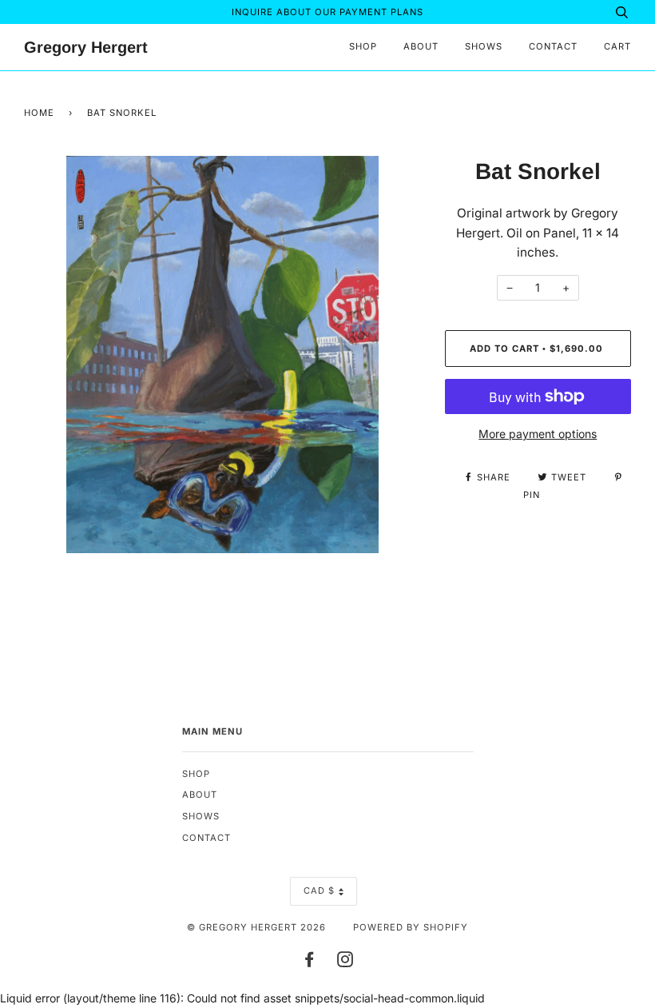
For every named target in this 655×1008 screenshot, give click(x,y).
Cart (617, 46)
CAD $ (319, 890)
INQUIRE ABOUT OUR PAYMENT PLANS (327, 12)
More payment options (537, 433)
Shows (483, 46)
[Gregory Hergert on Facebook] (309, 962)
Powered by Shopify (410, 927)
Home (39, 112)
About (421, 46)
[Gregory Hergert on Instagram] (345, 962)
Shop (363, 46)
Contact (553, 46)
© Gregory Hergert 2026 (256, 927)
